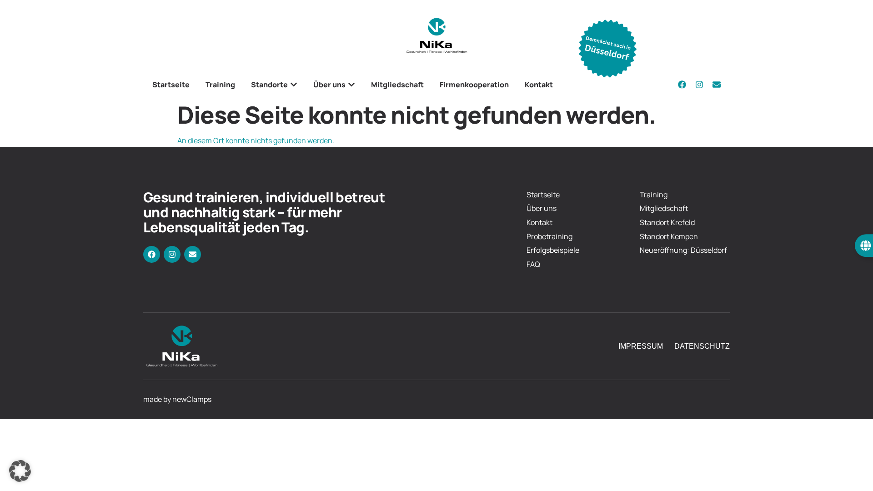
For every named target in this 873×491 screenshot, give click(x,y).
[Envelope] (716, 84)
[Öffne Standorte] (293, 84)
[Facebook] (682, 84)
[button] (20, 471)
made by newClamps (177, 399)
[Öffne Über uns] (351, 84)
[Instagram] (699, 84)
